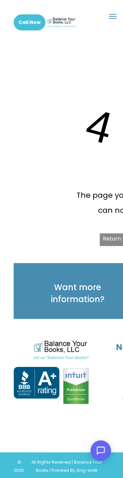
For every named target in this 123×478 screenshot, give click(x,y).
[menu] (113, 16)
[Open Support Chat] (101, 450)
